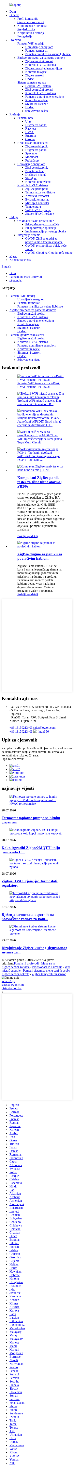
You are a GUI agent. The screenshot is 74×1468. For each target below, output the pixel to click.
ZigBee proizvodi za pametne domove (41, 57)
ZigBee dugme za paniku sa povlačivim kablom (39, 556)
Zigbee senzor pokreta (15, 974)
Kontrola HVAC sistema (40, 64)
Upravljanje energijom (39, 47)
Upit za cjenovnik (13, 759)
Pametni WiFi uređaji (30, 43)
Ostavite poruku (12, 988)
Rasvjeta (30, 128)
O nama (14, 15)
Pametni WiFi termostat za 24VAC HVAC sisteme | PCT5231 (38, 385)
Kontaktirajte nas (20, 259)
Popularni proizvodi (26, 963)
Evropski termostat (37, 199)
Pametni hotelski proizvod (25, 276)
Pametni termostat (36, 50)
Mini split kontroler (37, 203)
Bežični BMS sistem (38, 86)
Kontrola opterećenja (38, 181)
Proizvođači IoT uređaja (47, 967)
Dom (12, 11)
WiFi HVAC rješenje (38, 210)
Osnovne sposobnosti (30, 22)
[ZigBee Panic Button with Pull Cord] (41, 546)
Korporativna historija (31, 32)
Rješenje (14, 114)
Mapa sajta (48, 963)
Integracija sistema (28, 235)
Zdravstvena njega (28, 359)
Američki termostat (37, 196)
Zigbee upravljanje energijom (43, 68)
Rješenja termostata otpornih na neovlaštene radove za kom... (28, 916)
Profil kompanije (27, 18)
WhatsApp (8, 981)
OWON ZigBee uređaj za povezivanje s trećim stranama (44, 240)
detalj (34, 536)
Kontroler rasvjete (36, 100)
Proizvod (15, 40)
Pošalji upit (24, 536)
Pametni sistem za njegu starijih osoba (46, 970)
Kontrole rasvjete (36, 71)
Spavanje (31, 153)
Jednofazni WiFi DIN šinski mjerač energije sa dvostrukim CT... (39, 423)
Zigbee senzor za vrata (16, 967)
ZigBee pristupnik (36, 146)
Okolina (30, 139)
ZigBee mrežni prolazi (39, 61)
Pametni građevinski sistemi (26, 334)
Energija (30, 135)
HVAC (29, 132)
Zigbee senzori (34, 75)
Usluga (13, 217)
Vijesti (13, 256)
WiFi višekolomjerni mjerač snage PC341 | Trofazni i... (38, 457)
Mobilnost (31, 157)
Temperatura (33, 206)
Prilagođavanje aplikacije (40, 227)
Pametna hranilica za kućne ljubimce (48, 54)
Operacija (15, 280)
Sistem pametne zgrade (31, 82)
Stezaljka (31, 178)
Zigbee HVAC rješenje (39, 213)
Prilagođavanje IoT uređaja (42, 224)
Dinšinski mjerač (35, 174)
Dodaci (29, 79)
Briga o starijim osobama (32, 142)
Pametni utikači (34, 171)
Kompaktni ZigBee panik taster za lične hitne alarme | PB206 (39, 482)
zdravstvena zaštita (37, 110)
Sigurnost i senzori (36, 103)
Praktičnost (32, 160)
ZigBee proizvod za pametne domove (32, 310)
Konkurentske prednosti (32, 25)
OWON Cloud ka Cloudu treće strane (48, 252)
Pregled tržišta (26, 29)
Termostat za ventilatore (40, 192)
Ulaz (28, 121)
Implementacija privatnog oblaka (45, 231)
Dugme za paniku (36, 125)
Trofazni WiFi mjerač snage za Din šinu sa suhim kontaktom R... (39, 402)
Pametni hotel (25, 118)
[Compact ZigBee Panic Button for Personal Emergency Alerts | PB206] (41, 470)
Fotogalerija (24, 36)
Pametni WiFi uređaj (22, 295)
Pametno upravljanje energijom (44, 96)
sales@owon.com (13, 984)
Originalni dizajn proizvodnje (35, 220)
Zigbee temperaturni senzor (49, 974)
